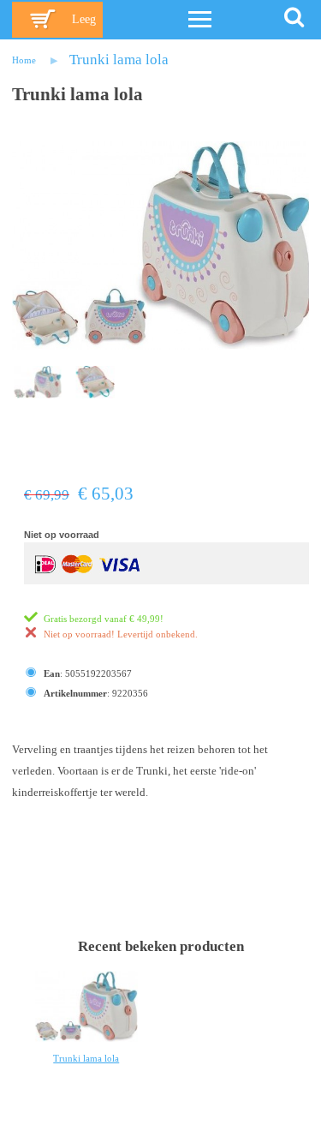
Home (24, 60)
